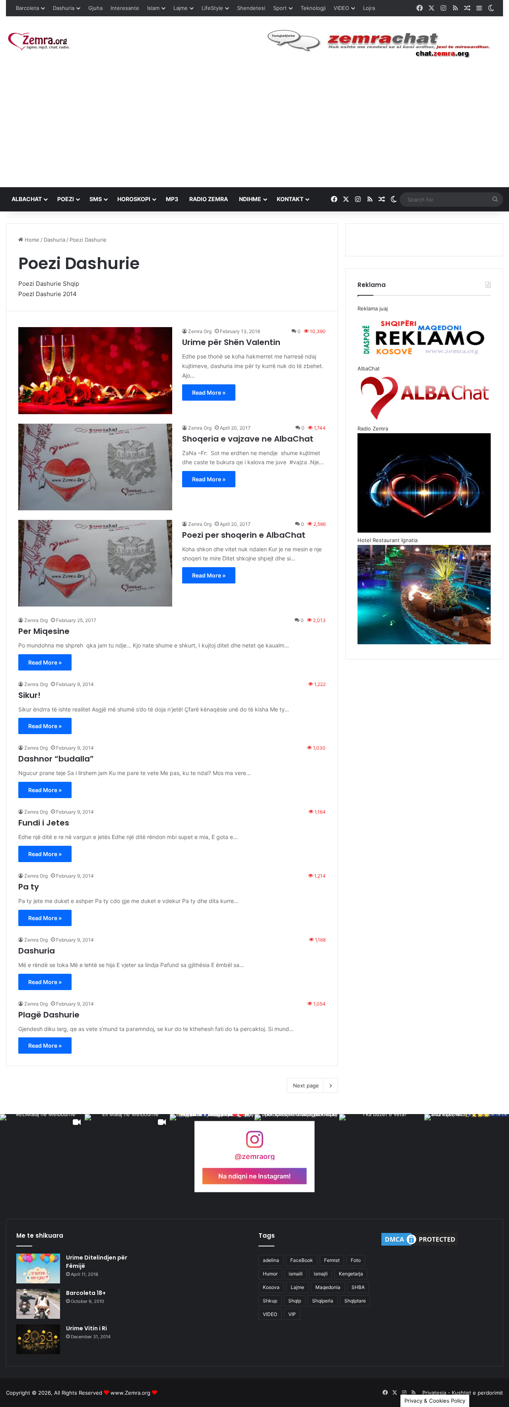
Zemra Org (200, 331)
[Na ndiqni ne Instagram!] (254, 1143)
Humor (270, 1274)
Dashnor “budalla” (56, 758)
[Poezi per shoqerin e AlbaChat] (95, 563)
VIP (292, 1314)
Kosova (271, 1287)
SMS (95, 199)
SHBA (358, 1287)
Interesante (125, 8)
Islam (153, 8)
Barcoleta (27, 8)
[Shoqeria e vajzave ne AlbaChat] (95, 467)
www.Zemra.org (130, 1393)
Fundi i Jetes (43, 822)
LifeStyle (212, 8)
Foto (356, 1260)
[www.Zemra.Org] (42, 42)
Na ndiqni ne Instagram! (254, 1176)
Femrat (332, 1260)
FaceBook (301, 1260)
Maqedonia (327, 1287)
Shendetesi (251, 8)
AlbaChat (27, 199)
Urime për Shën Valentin (231, 342)
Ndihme (250, 199)
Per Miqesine (44, 631)
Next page (306, 1085)
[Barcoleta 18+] (38, 1304)
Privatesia (434, 1393)
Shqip (294, 1301)
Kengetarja (351, 1274)
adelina (271, 1260)
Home (31, 239)
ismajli (321, 1274)
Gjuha (95, 8)
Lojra (369, 8)
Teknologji (313, 8)
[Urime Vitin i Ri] (38, 1339)
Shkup (270, 1301)
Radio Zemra (208, 199)
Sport (280, 8)
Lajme (180, 8)
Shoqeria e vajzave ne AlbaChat (247, 438)
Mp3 (172, 199)
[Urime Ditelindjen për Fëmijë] (38, 1268)
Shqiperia (322, 1301)
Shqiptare (355, 1301)
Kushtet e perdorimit (477, 1393)
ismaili (296, 1274)
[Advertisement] (254, 127)
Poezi (65, 199)
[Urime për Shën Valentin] (95, 370)
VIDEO (341, 8)
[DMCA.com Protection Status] (419, 1245)
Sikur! (29, 695)
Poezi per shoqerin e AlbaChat (243, 535)
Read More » (208, 392)
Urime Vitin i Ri (86, 1328)
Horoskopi (133, 199)
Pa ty (28, 886)
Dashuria (63, 8)
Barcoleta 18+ (86, 1293)
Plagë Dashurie (49, 1014)
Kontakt (290, 199)
